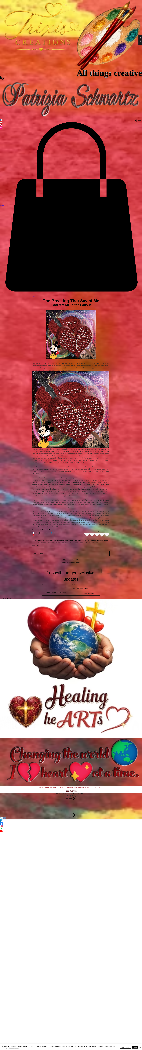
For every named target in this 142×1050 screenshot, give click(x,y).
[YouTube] (71, 831)
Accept (135, 1047)
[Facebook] (71, 823)
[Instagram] (71, 826)
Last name (60, 585)
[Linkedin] (71, 821)
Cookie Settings (125, 1047)
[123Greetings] (71, 818)
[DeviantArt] (71, 828)
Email (74, 585)
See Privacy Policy (14, 1048)
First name (45, 585)
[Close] (140, 1047)
